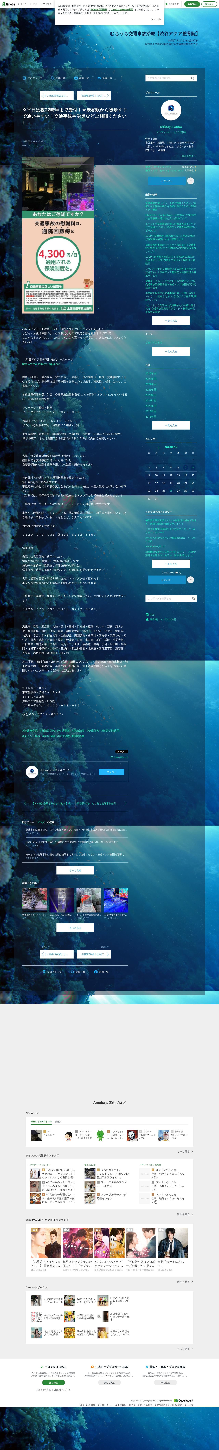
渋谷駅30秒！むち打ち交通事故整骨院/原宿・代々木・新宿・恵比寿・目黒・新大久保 (96, 95)
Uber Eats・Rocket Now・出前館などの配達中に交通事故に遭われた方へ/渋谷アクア (170, 217)
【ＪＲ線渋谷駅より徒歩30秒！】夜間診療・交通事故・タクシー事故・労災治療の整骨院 (59, 95)
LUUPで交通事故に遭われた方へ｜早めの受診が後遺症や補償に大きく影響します (170, 237)
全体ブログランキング (157, 166)
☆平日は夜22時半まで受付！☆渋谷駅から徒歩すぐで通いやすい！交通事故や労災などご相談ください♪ (74, 116)
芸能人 (58, 1121)
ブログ (33, 145)
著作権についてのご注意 (163, 619)
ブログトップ (35, 78)
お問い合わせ (106, 1405)
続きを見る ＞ (189, 155)
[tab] (41, 1121)
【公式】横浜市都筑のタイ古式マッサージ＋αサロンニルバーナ (170, 530)
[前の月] (158, 448)
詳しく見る (109, 1382)
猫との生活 (90, 1164)
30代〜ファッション (40, 1164)
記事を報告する (121, 757)
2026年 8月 (171, 447)
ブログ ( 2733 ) (153, 342)
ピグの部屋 (180, 132)
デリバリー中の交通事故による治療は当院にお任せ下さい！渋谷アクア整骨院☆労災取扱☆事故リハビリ (170, 272)
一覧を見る (171, 320)
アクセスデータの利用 (141, 1405)
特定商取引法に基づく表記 (169, 1405)
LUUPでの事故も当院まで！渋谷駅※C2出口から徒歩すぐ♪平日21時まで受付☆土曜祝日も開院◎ (170, 260)
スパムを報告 (89, 1405)
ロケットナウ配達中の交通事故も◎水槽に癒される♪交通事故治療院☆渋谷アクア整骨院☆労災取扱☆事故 (170, 308)
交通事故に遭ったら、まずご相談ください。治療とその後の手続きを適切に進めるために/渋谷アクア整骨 (171, 206)
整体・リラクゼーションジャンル (163, 170)
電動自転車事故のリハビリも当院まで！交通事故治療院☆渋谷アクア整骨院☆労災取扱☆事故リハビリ (170, 248)
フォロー (111, 772)
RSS (152, 614)
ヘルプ (190, 1405)
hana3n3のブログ (155, 546)
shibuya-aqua (171, 127)
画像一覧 (84, 78)
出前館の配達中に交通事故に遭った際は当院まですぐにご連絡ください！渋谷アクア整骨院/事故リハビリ (171, 296)
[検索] (192, 78)
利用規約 (122, 1405)
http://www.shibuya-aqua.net (41, 364)
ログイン (209, 4)
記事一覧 (60, 78)
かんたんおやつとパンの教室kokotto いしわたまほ (170, 539)
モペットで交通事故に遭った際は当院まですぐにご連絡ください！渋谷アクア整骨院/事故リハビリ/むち (171, 227)
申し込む (165, 1382)
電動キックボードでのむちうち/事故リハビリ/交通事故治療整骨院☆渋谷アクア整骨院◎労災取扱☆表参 (170, 284)
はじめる (53, 1382)
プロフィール (163, 132)
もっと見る (75, 870)
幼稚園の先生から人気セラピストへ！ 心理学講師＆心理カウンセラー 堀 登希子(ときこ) (170, 553)
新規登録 (192, 4)
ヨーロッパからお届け (150, 1164)
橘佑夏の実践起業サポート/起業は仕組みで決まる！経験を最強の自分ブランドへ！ (171, 522)
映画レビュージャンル (41, 1121)
